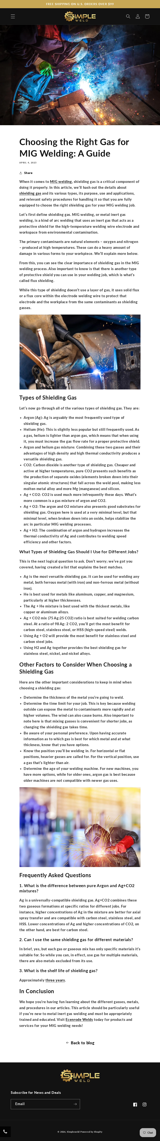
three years (55, 980)
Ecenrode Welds (79, 1020)
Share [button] (28, 173)
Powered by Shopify (91, 1131)
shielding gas (30, 193)
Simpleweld (73, 1131)
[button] (13, 16)
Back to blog (82, 1042)
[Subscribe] (75, 1104)
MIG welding (61, 182)
